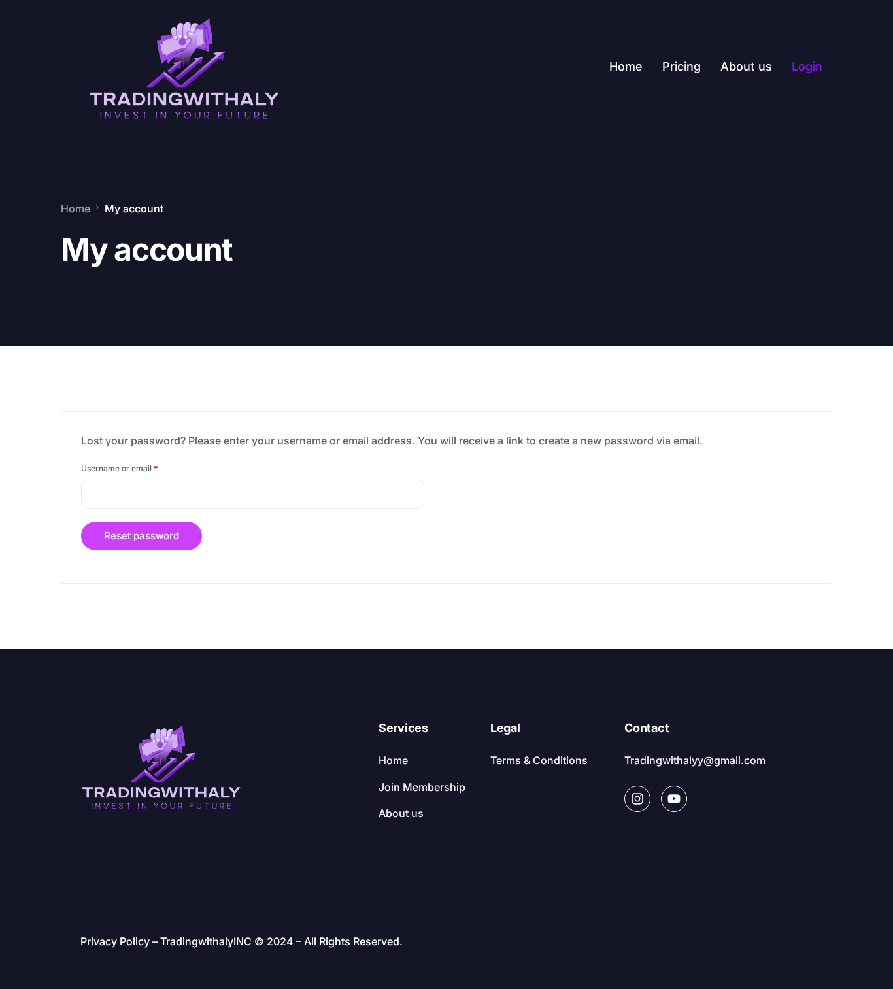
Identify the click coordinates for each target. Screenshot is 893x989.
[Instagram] (637, 799)
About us (746, 66)
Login (807, 66)
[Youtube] (674, 799)
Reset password (141, 535)
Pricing (681, 66)
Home (626, 66)
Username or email (136, 467)
